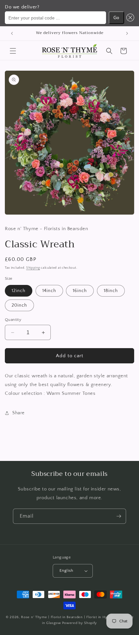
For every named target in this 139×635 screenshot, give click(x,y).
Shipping (33, 268)
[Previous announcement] (12, 33)
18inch (111, 290)
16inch (80, 290)
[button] (129, 17)
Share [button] (18, 413)
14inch (49, 290)
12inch (19, 290)
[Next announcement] (127, 33)
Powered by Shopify (79, 623)
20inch (19, 305)
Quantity (13, 319)
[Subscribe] (119, 516)
